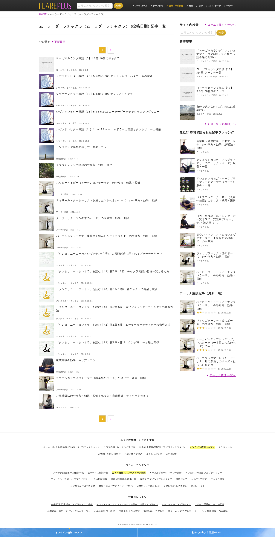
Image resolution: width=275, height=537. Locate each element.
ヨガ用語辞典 (100, 479)
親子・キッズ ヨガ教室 (179, 511)
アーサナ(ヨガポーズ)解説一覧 (68, 472)
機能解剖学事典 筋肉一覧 (123, 479)
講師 (201, 5)
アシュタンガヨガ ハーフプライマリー (70, 479)
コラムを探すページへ (222, 24)
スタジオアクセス (133, 454)
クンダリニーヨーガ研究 (82, 485)
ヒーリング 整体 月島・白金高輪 (211, 511)
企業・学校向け (176, 5)
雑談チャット (198, 485)
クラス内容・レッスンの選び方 (119, 447)
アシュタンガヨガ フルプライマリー (203, 472)
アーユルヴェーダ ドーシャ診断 (165, 472)
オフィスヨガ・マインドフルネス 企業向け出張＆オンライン (127, 504)
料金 (191, 5)
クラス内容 (158, 5)
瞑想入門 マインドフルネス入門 (156, 479)
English (229, 5)
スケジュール (141, 5)
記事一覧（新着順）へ (222, 123)
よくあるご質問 (154, 454)
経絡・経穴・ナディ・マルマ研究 (116, 485)
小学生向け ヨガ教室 (104, 511)
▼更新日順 (58, 41)
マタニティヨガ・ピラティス (176, 504)
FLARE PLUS (150, 524)
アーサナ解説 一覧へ (223, 375)
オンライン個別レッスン (68, 532)
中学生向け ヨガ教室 (129, 511)
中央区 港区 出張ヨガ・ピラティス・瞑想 (72, 504)
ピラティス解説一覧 (98, 472)
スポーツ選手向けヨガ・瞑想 (209, 504)
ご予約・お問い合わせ (109, 454)
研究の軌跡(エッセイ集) (175, 485)
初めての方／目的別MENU (206, 532)
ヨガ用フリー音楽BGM (148, 485)
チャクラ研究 (217, 479)
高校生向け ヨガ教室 (153, 511)
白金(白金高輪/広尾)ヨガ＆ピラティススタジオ (162, 447)
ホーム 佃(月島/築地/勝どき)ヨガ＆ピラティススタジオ (71, 447)
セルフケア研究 (199, 479)
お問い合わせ (214, 5)
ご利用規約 (171, 454)
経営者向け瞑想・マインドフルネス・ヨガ (69, 511)
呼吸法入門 (181, 479)
